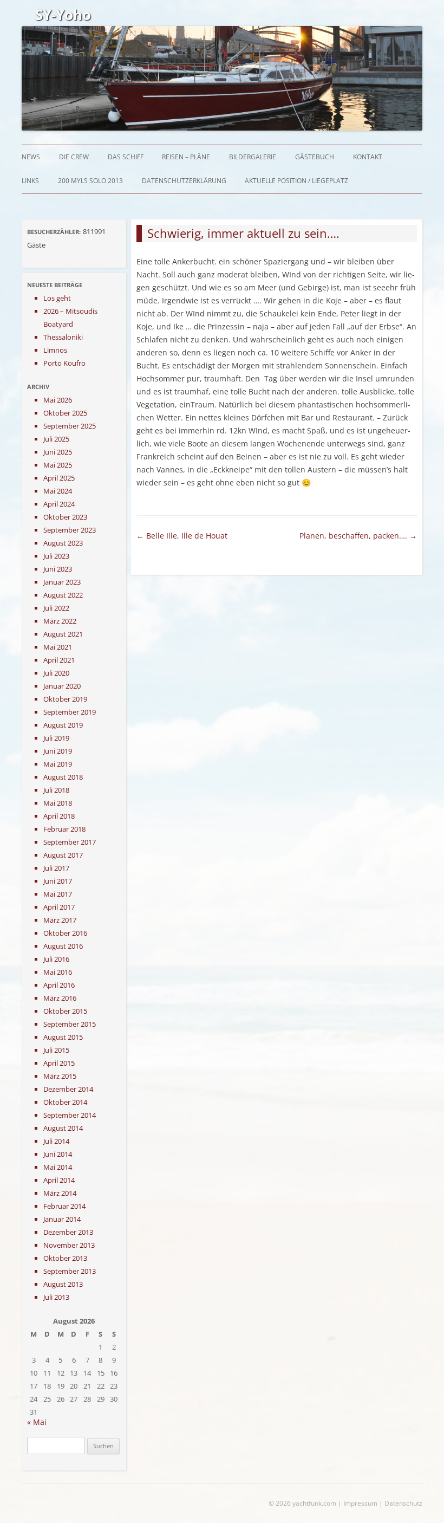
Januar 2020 (62, 686)
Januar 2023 (62, 582)
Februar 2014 (64, 1206)
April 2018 (59, 816)
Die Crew (74, 156)
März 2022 (59, 621)
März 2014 (59, 1193)
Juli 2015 (56, 1050)
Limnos (55, 350)
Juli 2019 (56, 738)
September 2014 (69, 1115)
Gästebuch (314, 156)
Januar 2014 (62, 1219)
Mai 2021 (57, 647)
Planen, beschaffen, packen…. (358, 535)
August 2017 (63, 855)
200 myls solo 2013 (90, 180)
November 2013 (69, 1245)
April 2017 (59, 907)
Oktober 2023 (65, 517)
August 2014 (63, 1128)
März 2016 (59, 998)
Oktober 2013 (65, 1258)
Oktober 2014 (65, 1102)
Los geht (57, 298)
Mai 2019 (57, 764)
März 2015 (59, 1076)
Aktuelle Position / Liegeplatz (296, 180)
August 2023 (63, 543)
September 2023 (69, 530)
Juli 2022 (56, 608)
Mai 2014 (57, 1167)
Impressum (360, 1503)
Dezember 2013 (68, 1232)
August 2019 (63, 725)
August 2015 (63, 1037)
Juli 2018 (56, 790)
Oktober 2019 (65, 699)
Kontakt (367, 156)
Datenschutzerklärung (184, 180)
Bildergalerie (252, 156)
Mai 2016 (57, 972)
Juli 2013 (56, 1297)
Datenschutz (403, 1503)
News (31, 156)
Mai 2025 (57, 465)
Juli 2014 (56, 1141)
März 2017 (59, 920)
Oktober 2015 (65, 1011)
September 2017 (69, 842)
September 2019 (69, 712)
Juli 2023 (56, 556)
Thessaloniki (63, 337)
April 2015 (59, 1063)
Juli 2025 (56, 439)
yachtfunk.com (314, 1503)
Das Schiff (125, 156)
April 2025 (59, 478)
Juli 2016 (56, 959)
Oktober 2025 (65, 413)
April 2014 (59, 1180)
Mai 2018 (57, 803)
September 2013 (69, 1271)
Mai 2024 (57, 491)
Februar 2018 (64, 829)
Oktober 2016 (65, 933)
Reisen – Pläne (186, 156)
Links (30, 180)
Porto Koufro (64, 363)
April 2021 (59, 660)
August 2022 (63, 595)
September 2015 (69, 1024)
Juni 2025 (57, 452)
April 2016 (59, 985)
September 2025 (69, 426)
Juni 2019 (57, 751)
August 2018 (63, 777)
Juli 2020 (56, 673)
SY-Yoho (63, 14)
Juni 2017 (57, 881)
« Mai (37, 1422)
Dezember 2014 (68, 1089)
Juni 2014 (57, 1154)
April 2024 (59, 504)
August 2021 (63, 634)
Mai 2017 (57, 894)
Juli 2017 (56, 868)
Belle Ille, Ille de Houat (181, 535)
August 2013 (63, 1284)
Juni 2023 (57, 569)
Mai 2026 (57, 400)
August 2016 (63, 946)
